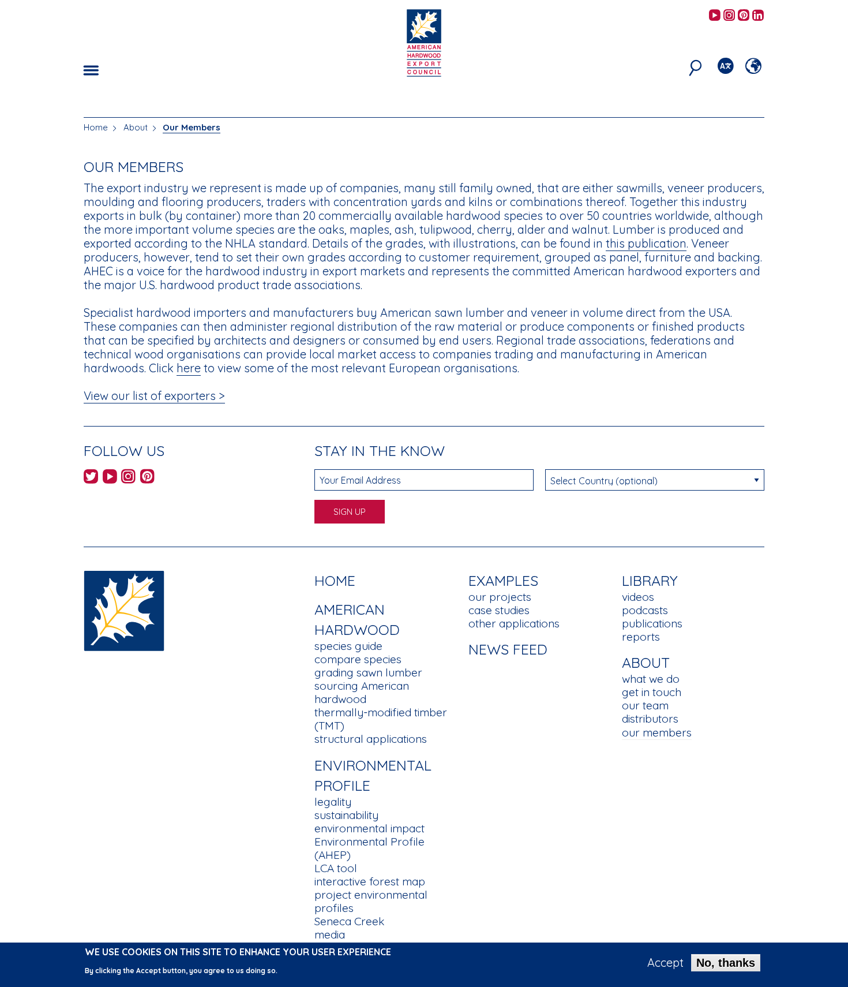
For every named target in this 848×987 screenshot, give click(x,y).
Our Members (191, 127)
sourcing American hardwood (361, 692)
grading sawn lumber (368, 672)
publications (652, 623)
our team (645, 705)
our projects (499, 597)
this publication (646, 243)
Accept (665, 963)
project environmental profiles (370, 901)
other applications (514, 623)
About (135, 127)
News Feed (507, 649)
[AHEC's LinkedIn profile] (758, 16)
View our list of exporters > (154, 395)
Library (650, 580)
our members (657, 732)
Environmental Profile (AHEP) (369, 848)
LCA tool (335, 868)
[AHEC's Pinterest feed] (743, 16)
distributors (650, 719)
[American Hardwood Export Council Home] (424, 42)
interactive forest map (369, 881)
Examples (503, 580)
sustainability (346, 815)
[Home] (124, 610)
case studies (499, 610)
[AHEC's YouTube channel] (715, 16)
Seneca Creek (349, 921)
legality (332, 802)
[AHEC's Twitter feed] (91, 478)
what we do (651, 679)
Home (96, 127)
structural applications (370, 739)
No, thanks (725, 962)
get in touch (651, 692)
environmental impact (369, 828)
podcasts (645, 610)
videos (638, 597)
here (189, 368)
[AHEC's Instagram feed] (729, 16)
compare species (358, 659)
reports (641, 637)
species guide (348, 646)
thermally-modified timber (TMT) (380, 718)
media (329, 934)
